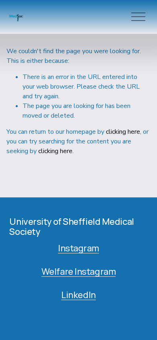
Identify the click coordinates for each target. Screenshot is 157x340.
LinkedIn (78, 295)
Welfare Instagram (78, 271)
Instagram (78, 248)
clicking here (123, 131)
